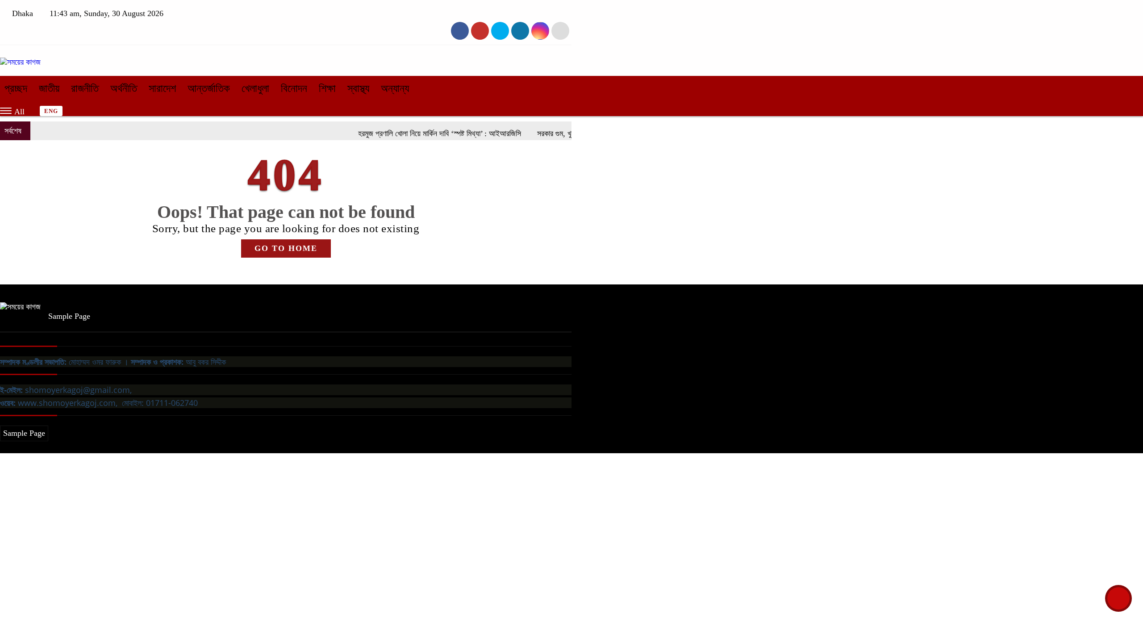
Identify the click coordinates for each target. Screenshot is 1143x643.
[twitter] (480, 31)
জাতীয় (49, 88)
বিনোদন (294, 88)
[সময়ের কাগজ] (20, 62)
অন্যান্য (395, 88)
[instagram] (500, 31)
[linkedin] (520, 31)
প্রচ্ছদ (15, 88)
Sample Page (69, 316)
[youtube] (540, 31)
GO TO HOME (285, 248)
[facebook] (460, 31)
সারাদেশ (162, 88)
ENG (51, 111)
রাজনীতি (85, 88)
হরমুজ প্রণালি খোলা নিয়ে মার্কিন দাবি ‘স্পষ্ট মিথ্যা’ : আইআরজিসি (426, 133)
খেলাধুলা (255, 88)
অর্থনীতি (123, 88)
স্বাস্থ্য (358, 88)
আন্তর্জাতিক (209, 88)
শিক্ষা (327, 88)
